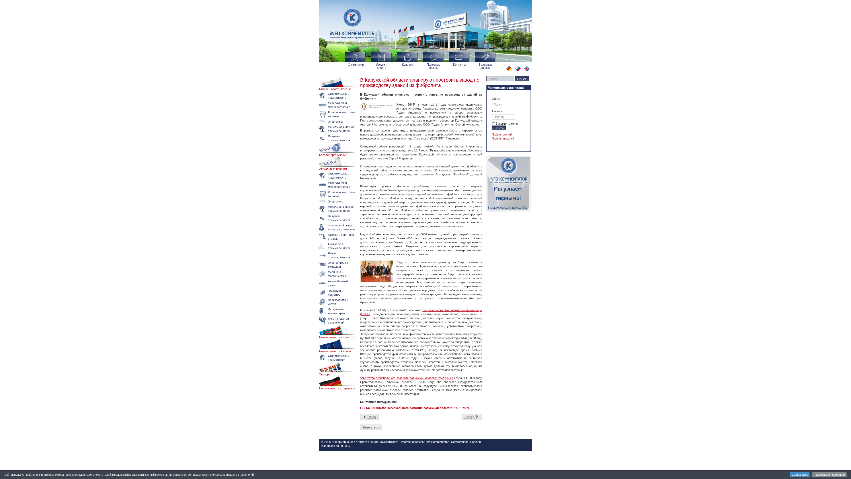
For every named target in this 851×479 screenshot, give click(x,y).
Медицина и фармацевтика (337, 274)
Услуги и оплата (381, 66)
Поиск (522, 78)
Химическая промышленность (339, 246)
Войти (499, 128)
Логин (496, 99)
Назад (371, 417)
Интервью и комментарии (336, 311)
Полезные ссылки (433, 66)
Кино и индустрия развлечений (339, 320)
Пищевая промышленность (339, 138)
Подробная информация (829, 474)
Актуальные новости (333, 169)
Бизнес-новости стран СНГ (337, 337)
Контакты (459, 64)
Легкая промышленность (339, 255)
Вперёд (470, 417)
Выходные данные (485, 66)
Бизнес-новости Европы (335, 351)
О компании (356, 64)
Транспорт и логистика (336, 292)
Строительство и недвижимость (338, 95)
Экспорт (324, 374)
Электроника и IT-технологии (339, 264)
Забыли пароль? (503, 138)
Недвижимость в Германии (337, 388)
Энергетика (335, 121)
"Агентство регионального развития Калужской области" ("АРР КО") (406, 378)
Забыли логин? (502, 134)
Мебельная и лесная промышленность (341, 129)
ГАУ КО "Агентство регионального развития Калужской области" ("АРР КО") (414, 408)
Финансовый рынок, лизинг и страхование (341, 227)
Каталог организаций (333, 155)
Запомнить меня (507, 123)
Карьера (407, 64)
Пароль (497, 111)
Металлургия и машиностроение (339, 105)
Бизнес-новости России (335, 89)
